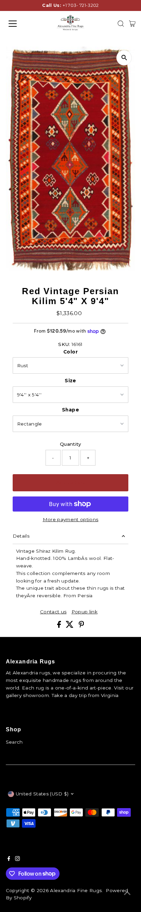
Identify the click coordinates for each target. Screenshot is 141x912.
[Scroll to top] (127, 893)
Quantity (70, 444)
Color (70, 352)
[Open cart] (132, 24)
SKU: (64, 344)
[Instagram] (17, 859)
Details (21, 536)
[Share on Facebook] (59, 626)
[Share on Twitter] (70, 626)
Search (14, 742)
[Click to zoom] (124, 57)
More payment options (71, 519)
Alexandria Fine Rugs (76, 890)
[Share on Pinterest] (81, 626)
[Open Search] (121, 24)
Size (70, 380)
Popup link (85, 612)
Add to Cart (70, 482)
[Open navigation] (19, 23)
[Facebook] (9, 859)
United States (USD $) (42, 793)
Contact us (53, 612)
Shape (70, 409)
